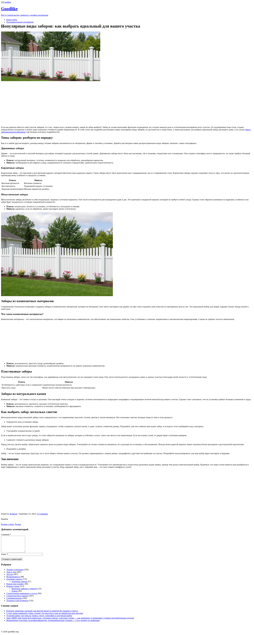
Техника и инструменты (17, 600)
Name (3, 554)
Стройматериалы (14, 598)
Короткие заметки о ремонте (24, 588)
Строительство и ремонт (17, 596)
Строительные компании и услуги (21, 593)
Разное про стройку (15, 584)
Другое (9, 574)
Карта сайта (11, 20)
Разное (18, 524)
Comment (5, 534)
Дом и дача (11, 572)
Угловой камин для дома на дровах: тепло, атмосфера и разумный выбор (39, 615)
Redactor (13, 514)
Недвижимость (13, 577)
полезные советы (14, 579)
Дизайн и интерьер (15, 569)
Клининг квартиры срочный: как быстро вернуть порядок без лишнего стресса (42, 611)
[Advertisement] (50, 103)
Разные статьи (7, 524)
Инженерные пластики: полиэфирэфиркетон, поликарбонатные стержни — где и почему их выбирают (53, 620)
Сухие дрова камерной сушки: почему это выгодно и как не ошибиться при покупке (44, 613)
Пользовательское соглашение (20, 22)
